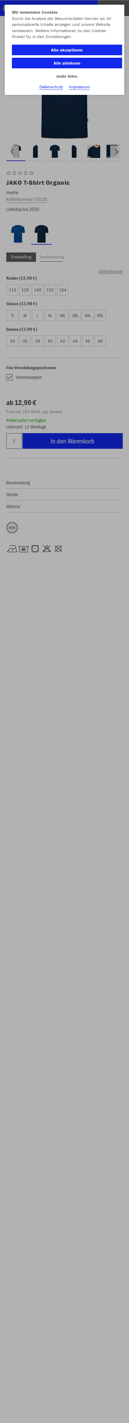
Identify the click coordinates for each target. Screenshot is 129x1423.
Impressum (79, 87)
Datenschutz (51, 87)
